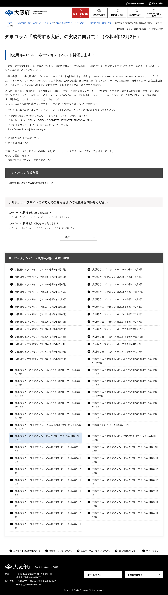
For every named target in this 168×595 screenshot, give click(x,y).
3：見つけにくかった (69, 228)
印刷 (122, 29)
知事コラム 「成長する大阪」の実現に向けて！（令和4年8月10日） (48, 482)
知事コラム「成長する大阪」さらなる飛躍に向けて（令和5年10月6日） (47, 405)
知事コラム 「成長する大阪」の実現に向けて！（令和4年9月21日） (125, 460)
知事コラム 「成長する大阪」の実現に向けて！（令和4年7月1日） (125, 493)
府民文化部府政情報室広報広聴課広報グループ (31, 183)
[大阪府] (26, 13)
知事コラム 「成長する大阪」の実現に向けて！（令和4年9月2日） (48, 471)
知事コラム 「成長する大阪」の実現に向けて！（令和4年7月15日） (48, 493)
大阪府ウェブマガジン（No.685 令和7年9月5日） (118, 299)
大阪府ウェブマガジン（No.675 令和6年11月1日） (119, 336)
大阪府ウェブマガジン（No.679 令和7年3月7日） (118, 321)
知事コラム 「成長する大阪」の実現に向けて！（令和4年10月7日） (48, 460)
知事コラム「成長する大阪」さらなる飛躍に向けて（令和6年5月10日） (124, 361)
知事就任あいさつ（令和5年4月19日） (112, 425)
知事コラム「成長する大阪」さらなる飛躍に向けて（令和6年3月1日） (124, 372)
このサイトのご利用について (27, 551)
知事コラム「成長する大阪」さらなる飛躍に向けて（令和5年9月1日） (124, 405)
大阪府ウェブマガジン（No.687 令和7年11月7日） (119, 292)
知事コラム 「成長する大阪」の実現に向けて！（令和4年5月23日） (125, 504)
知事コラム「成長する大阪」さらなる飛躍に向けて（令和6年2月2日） (47, 383)
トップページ (10, 23)
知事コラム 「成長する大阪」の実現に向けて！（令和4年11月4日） (48, 449)
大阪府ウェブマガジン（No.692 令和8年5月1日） (41, 277)
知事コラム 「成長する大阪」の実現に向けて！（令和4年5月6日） (48, 515)
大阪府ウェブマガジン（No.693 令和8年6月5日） (118, 269)
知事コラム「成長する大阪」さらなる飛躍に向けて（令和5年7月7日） (124, 416)
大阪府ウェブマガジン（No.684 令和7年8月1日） (41, 307)
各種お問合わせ (135, 575)
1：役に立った (19, 217)
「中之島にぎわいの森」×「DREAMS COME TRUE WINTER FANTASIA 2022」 (50, 120)
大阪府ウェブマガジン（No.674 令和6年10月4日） (42, 344)
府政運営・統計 (24, 23)
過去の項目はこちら (18, 143)
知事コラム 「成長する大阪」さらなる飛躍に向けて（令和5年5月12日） (48, 427)
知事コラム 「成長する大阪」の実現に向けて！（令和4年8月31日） (125, 471)
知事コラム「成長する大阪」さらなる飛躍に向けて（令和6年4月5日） (47, 372)
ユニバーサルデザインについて (95, 551)
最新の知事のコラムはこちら (23, 138)
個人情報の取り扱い (128, 551)
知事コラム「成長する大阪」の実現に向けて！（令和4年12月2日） (47, 438)
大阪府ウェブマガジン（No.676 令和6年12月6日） (42, 336)
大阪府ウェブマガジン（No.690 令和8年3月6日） (41, 284)
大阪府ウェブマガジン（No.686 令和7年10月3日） (42, 299)
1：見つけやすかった (22, 228)
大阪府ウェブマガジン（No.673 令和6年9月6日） (118, 344)
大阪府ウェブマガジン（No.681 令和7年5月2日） (118, 314)
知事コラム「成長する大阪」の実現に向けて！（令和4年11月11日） (124, 438)
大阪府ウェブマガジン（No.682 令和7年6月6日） (41, 314)
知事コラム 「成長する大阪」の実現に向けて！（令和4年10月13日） (125, 449)
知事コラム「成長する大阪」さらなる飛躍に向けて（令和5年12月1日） (47, 394)
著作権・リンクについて (60, 551)
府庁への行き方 (94, 575)
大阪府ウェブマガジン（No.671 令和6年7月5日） (118, 351)
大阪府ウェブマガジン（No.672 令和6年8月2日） (41, 351)
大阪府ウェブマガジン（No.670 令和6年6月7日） (41, 359)
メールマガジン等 (46, 23)
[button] (134, 3)
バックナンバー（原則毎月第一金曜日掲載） (94, 23)
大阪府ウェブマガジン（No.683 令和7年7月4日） (118, 307)
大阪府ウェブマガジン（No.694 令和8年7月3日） (41, 269)
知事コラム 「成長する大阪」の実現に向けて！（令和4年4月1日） (48, 526)
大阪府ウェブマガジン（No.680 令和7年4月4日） (41, 321)
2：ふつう (39, 217)
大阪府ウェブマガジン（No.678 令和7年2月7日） (41, 329)
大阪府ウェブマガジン (65, 23)
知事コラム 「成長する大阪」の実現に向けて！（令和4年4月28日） (125, 515)
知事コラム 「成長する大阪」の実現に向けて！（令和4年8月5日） (125, 482)
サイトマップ (152, 551)
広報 (35, 23)
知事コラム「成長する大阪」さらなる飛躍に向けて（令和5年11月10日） (124, 394)
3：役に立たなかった (62, 217)
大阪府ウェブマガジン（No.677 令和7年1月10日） (119, 329)
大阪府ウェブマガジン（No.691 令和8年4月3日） (118, 277)
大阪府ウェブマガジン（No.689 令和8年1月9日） (118, 284)
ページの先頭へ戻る (160, 565)
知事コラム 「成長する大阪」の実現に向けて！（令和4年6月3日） (48, 504)
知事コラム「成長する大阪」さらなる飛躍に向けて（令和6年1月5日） (124, 383)
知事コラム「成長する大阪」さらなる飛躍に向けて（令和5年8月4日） (47, 416)
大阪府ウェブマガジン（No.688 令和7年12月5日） (42, 292)
